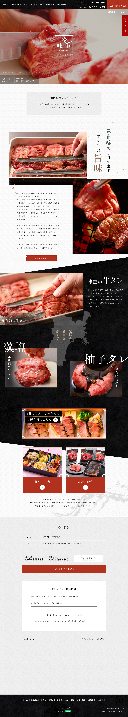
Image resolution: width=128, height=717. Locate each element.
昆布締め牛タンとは (19, 5)
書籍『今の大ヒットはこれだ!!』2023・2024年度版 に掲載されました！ (62, 596)
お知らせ (122, 12)
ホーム (5, 5)
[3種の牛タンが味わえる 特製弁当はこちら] (64, 424)
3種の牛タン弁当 (36, 5)
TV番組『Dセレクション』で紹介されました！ (62, 603)
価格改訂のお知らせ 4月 (25, 81)
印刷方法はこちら (88, 639)
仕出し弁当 (50, 5)
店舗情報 (111, 12)
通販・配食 (61, 5)
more (4, 81)
